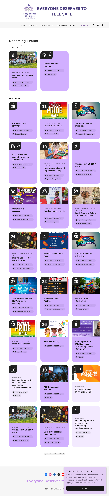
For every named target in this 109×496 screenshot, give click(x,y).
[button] (33, 25)
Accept (85, 488)
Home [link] (23, 25)
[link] (54, 11)
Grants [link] (73, 25)
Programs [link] (62, 25)
